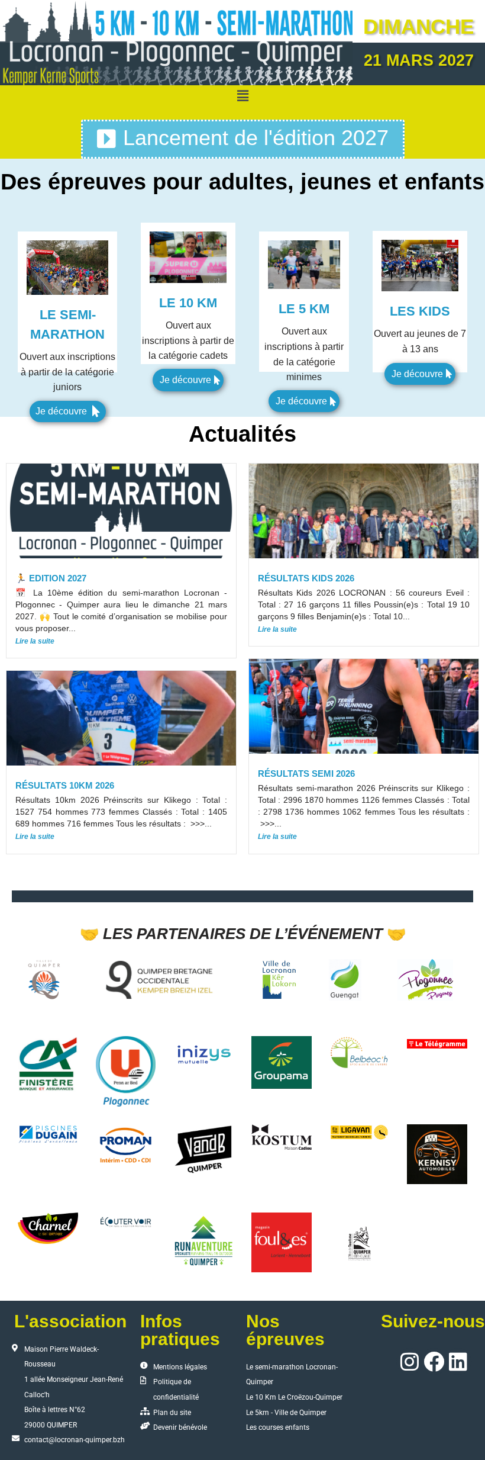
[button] (242, 96)
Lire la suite (34, 641)
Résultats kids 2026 (306, 578)
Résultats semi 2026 (306, 773)
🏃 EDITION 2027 (50, 578)
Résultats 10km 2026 (64, 785)
